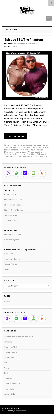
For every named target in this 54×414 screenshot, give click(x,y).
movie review (16, 150)
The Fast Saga (10, 378)
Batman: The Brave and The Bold (18, 336)
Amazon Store (10, 194)
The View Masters (11, 18)
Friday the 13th (10, 347)
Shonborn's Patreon (12, 205)
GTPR (7, 269)
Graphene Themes (21, 411)
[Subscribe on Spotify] (16, 173)
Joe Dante (21, 147)
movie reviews (29, 150)
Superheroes (20, 154)
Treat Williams (40, 156)
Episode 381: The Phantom (23, 39)
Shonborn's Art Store (13, 199)
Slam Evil (38, 152)
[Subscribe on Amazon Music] (25, 173)
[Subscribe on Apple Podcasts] (7, 173)
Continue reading (16, 136)
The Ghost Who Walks (37, 154)
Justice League (10, 352)
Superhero (9, 154)
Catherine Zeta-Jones (26, 145)
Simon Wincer (28, 152)
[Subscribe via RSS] (42, 173)
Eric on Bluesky (10, 215)
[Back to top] (47, 407)
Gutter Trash (10, 254)
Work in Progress (11, 239)
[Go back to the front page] (27, 10)
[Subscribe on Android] (33, 173)
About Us (8, 301)
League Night (10, 357)
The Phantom (10, 156)
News (6, 368)
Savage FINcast (11, 264)
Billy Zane (11, 145)
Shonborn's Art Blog (12, 234)
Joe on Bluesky (10, 220)
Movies (16, 43)
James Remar (42, 145)
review (18, 152)
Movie (7, 150)
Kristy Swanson (34, 147)
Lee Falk (45, 147)
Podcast (22, 43)
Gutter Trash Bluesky (13, 210)
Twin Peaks (9, 389)
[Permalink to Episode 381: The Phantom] (27, 75)
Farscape (8, 342)
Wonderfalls (9, 394)
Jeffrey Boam (10, 147)
